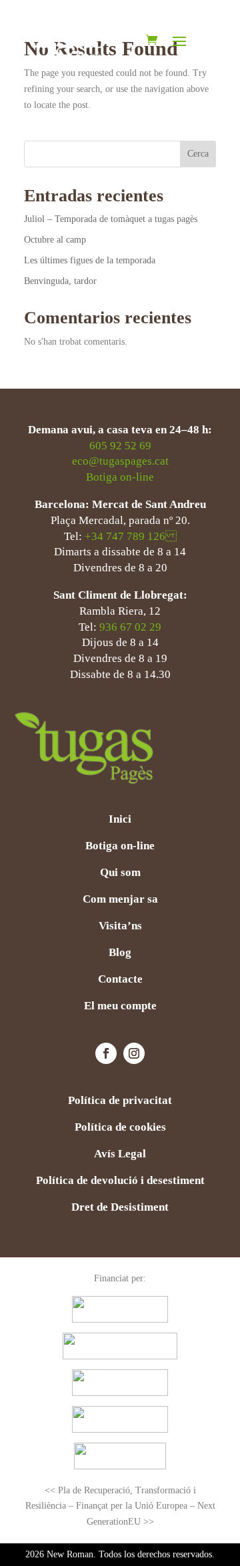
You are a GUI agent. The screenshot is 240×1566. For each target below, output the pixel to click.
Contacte (120, 980)
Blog (120, 953)
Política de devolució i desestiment (120, 1181)
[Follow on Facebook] (106, 1053)
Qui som (120, 873)
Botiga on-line (120, 477)
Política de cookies (120, 1128)
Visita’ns (120, 926)
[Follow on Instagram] (134, 1053)
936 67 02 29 (130, 627)
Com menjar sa (120, 900)
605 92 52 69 (120, 445)
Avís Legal (120, 1154)
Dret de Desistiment (120, 1208)
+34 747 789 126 (131, 536)
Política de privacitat (120, 1101)
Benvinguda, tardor (61, 281)
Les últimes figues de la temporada (89, 260)
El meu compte (120, 1006)
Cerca (198, 154)
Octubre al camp (55, 240)
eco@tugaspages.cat (120, 461)
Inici (120, 820)
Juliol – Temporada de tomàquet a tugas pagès (110, 219)
